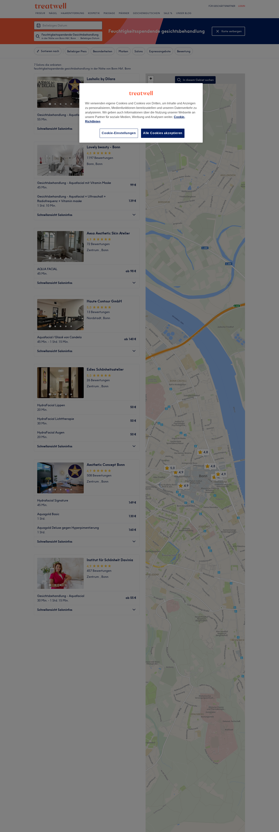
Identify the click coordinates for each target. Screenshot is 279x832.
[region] (141, 112)
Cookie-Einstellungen (119, 133)
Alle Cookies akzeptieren (162, 133)
